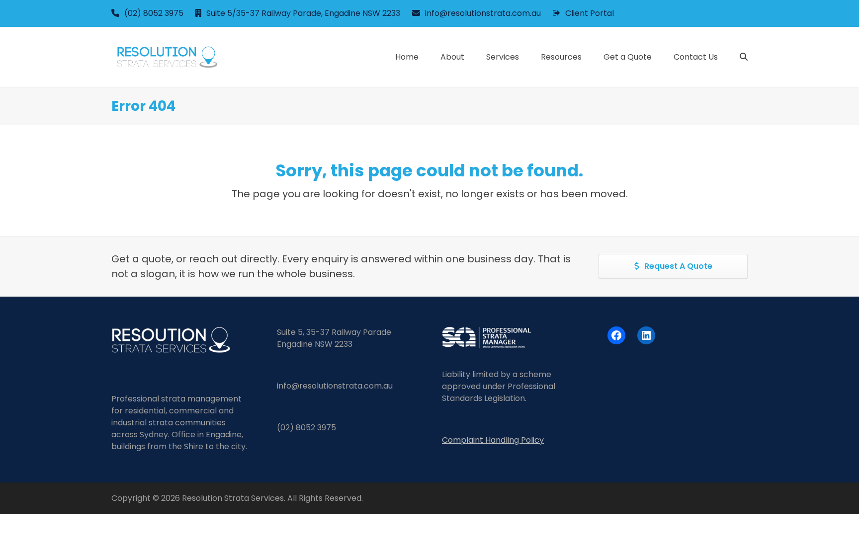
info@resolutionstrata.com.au (483, 13)
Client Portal (589, 13)
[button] (743, 57)
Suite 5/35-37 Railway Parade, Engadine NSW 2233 (303, 13)
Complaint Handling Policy (493, 440)
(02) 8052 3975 (153, 13)
